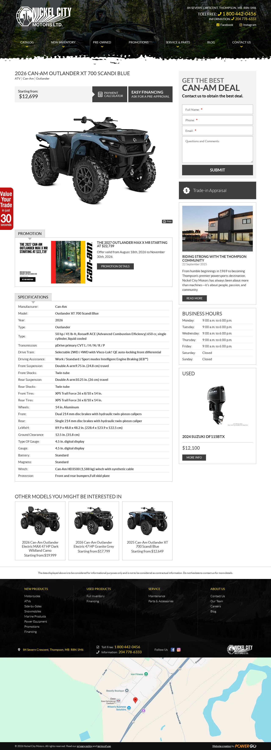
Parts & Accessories (160, 601)
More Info (194, 457)
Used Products (99, 589)
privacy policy (84, 746)
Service (154, 589)
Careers (215, 606)
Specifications (33, 297)
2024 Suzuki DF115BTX (203, 436)
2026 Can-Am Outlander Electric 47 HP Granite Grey (94, 544)
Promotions (31, 626)
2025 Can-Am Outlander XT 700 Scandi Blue (147, 544)
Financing (30, 631)
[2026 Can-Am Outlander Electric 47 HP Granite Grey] (94, 521)
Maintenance (156, 596)
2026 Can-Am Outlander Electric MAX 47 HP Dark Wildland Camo (40, 546)
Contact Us (217, 596)
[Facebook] (173, 650)
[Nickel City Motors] (44, 16)
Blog (213, 611)
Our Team (216, 601)
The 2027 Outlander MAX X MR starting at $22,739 (132, 244)
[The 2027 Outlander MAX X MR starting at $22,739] (56, 262)
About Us (217, 589)
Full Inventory (96, 596)
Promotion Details (115, 266)
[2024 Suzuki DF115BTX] (217, 404)
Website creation (221, 746)
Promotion (30, 233)
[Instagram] (179, 650)
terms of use (104, 746)
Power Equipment (35, 621)
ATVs (27, 601)
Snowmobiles (32, 611)
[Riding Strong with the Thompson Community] (217, 228)
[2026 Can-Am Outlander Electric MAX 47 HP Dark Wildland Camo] (40, 521)
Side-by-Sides (32, 606)
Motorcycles (32, 596)
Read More (195, 298)
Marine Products (35, 616)
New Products (36, 589)
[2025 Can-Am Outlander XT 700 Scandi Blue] (147, 521)
